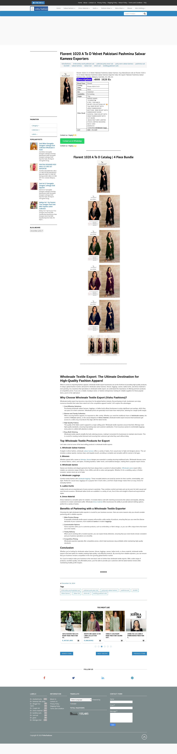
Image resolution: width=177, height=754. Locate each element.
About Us (53, 699)
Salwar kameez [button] (69, 8)
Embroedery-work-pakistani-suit (83, 64)
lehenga (83, 459)
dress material (97, 502)
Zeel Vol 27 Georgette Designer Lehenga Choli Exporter (47, 185)
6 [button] (111, 647)
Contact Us (92, 3)
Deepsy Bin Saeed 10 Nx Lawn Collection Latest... (70, 635)
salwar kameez (89, 451)
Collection (35, 130)
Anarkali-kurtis (37, 699)
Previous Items (139, 653)
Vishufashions (66, 64)
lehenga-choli (37, 720)
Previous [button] (62, 627)
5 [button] (108, 647)
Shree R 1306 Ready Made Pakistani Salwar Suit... (92, 635)
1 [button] (96, 647)
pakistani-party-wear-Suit (105, 64)
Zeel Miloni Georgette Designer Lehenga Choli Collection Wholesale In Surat (47, 146)
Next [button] (144, 627)
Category (35, 126)
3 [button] (102, 647)
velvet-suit (97, 66)
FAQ (145, 3)
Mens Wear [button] (119, 8)
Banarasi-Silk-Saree (39, 701)
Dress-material (37, 711)
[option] (71, 627)
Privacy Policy (101, 3)
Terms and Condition (135, 3)
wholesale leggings (84, 478)
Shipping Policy (112, 3)
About (85, 3)
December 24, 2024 (68, 583)
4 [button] (105, 647)
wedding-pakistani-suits (111, 66)
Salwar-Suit (88, 66)
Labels (34, 134)
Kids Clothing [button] (139, 8)
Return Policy (123, 3)
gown (34, 718)
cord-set (35, 715)
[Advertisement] (88, 30)
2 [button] (99, 647)
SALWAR (66, 66)
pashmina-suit (140, 64)
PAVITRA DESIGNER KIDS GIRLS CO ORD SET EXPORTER (47, 166)
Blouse (129, 8)
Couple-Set (36, 708)
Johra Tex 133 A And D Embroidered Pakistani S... (114, 635)
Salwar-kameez (77, 66)
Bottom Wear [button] (106, 8)
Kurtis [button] (95, 8)
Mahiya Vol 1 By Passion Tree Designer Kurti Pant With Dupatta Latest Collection (47, 205)
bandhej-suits (37, 713)
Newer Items (66, 653)
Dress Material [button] (83, 8)
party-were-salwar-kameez (124, 64)
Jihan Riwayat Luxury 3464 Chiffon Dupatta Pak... (135, 635)
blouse (89, 459)
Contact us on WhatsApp (72, 141)
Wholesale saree (127, 468)
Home (80, 3)
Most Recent (103, 653)
